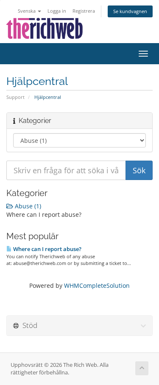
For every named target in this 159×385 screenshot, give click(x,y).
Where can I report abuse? (46, 249)
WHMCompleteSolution (97, 285)
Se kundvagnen (130, 11)
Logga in (56, 11)
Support (15, 97)
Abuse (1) (27, 206)
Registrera (84, 11)
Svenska (27, 11)
